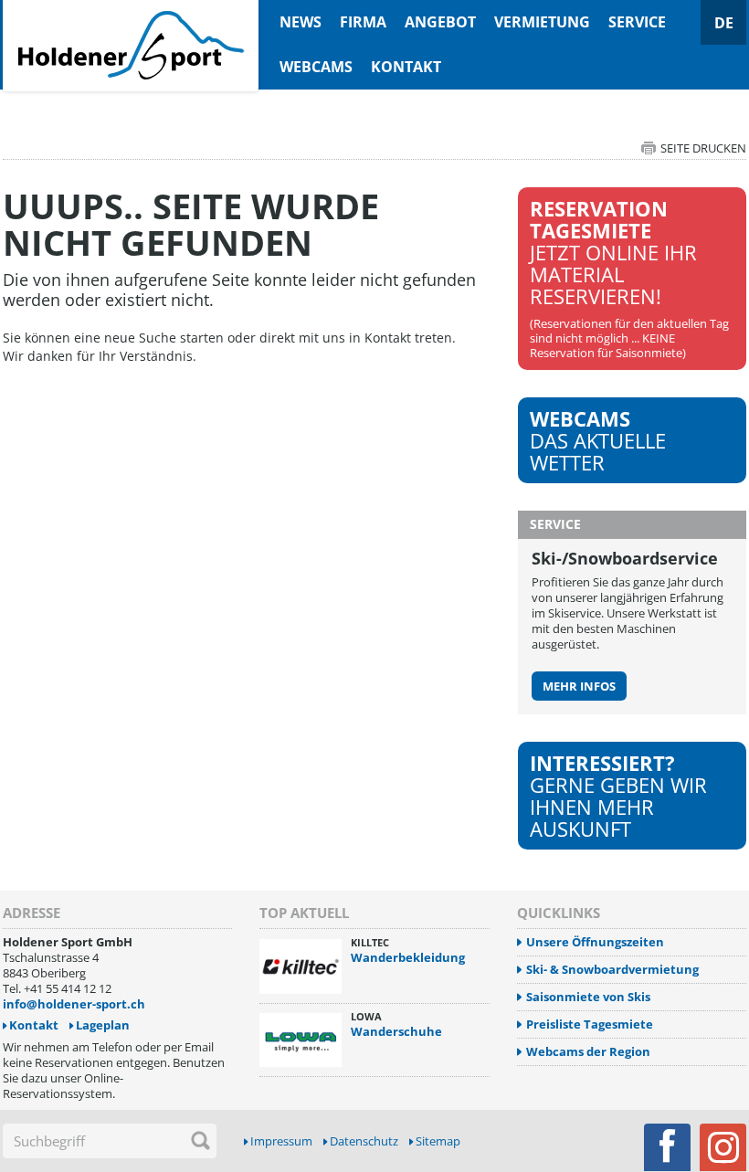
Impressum (281, 1141)
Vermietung (542, 22)
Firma (363, 22)
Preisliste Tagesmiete (589, 1024)
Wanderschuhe (396, 1031)
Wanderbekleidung (408, 957)
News (301, 22)
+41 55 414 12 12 (67, 988)
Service (637, 22)
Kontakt (406, 67)
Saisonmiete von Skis (588, 997)
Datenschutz (364, 1141)
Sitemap (438, 1141)
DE (723, 23)
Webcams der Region (588, 1052)
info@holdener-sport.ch (74, 1004)
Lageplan (103, 1025)
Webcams (316, 67)
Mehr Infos (579, 686)
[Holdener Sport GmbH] (130, 10)
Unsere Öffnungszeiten (595, 942)
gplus (723, 1147)
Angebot (440, 22)
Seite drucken (703, 148)
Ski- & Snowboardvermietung (612, 969)
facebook (667, 1147)
